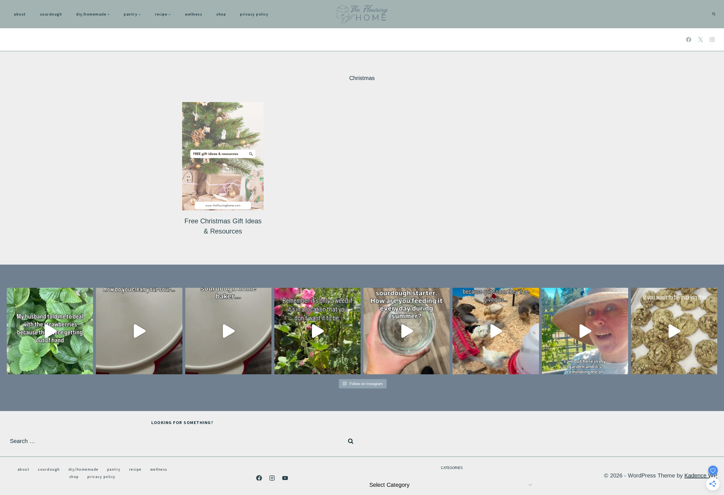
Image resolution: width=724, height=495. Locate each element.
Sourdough (51, 14)
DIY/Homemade (83, 469)
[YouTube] (285, 478)
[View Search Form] (713, 14)
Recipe (135, 469)
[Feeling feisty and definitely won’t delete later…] (228, 331)
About (20, 14)
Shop (221, 14)
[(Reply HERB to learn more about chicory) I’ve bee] (317, 331)
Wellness (193, 14)
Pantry (114, 469)
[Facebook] (689, 39)
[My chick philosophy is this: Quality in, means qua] (496, 331)
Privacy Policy (254, 14)
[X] (700, 39)
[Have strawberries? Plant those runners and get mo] (50, 331)
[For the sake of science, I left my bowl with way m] (139, 331)
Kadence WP (700, 475)
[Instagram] (712, 39)
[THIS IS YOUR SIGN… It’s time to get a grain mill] (674, 331)
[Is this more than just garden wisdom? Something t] (585, 331)
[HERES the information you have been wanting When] (406, 331)
